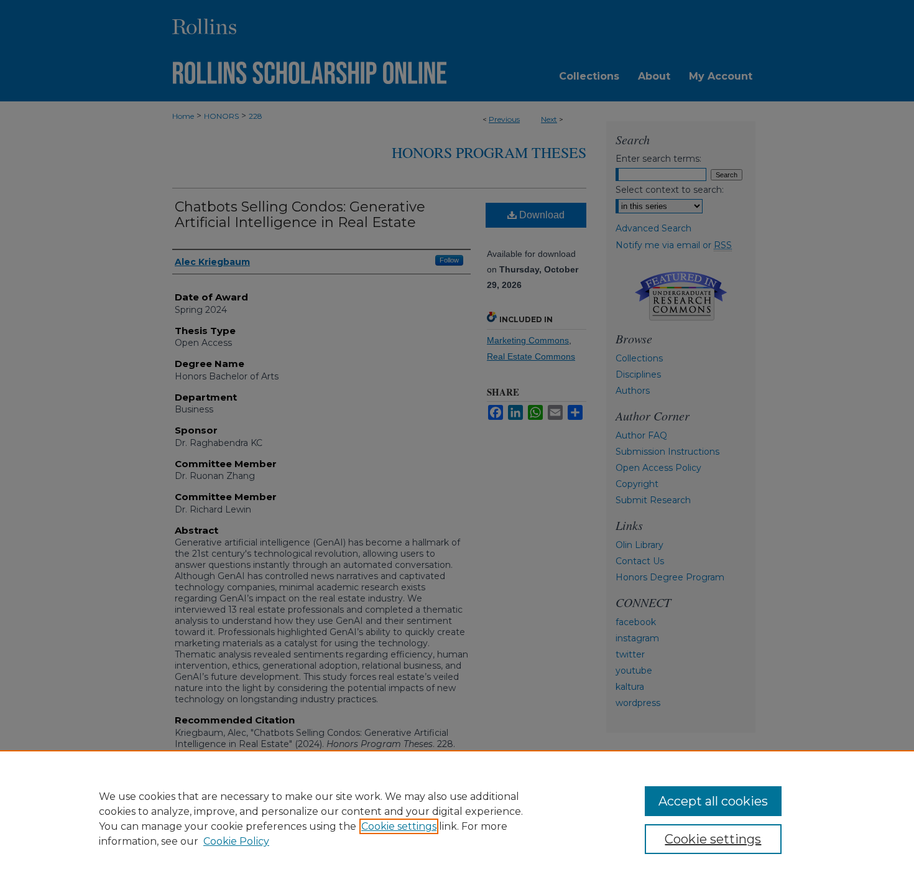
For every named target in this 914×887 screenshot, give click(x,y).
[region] (457, 818)
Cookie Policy (236, 841)
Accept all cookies (713, 801)
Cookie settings (398, 826)
